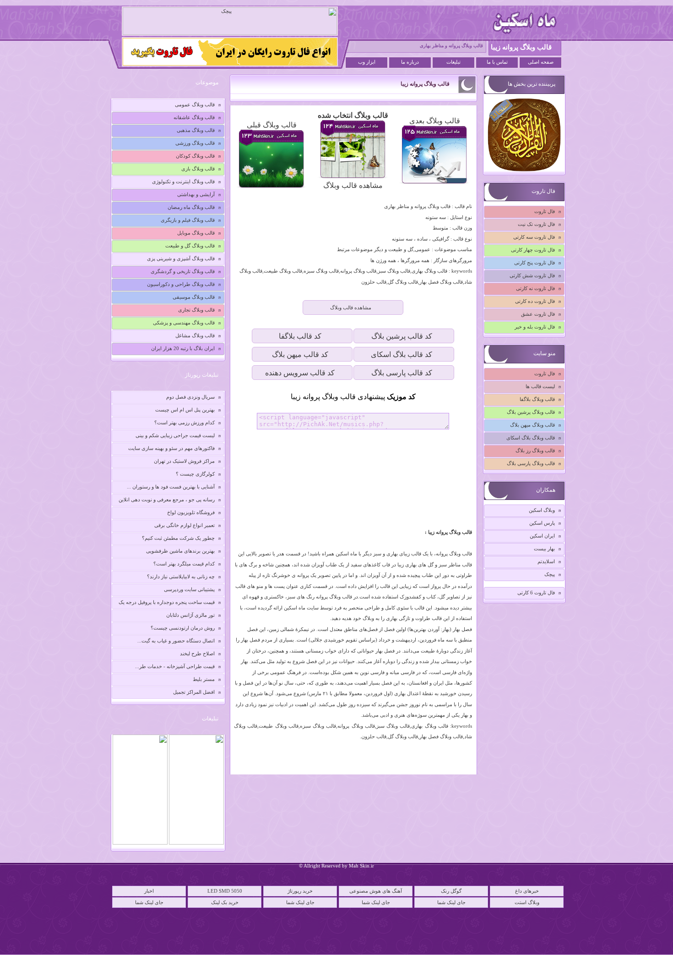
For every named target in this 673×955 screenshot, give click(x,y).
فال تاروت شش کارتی (532, 275)
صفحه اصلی (541, 62)
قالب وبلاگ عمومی (195, 104)
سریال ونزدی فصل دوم (190, 397)
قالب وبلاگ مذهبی (196, 130)
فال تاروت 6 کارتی (536, 592)
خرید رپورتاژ (300, 891)
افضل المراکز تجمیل (194, 692)
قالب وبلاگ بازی (198, 168)
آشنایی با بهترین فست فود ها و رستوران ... (171, 486)
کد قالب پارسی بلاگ (401, 373)
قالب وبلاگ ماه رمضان (191, 207)
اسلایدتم (546, 561)
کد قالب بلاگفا (300, 336)
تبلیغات (453, 62)
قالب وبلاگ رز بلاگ (535, 450)
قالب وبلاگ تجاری (196, 310)
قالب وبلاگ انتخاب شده (353, 115)
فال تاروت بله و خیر (535, 326)
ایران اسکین (542, 535)
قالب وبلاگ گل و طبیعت (190, 245)
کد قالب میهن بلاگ (300, 354)
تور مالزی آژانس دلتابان (190, 615)
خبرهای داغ (527, 891)
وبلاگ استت (527, 902)
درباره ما (410, 62)
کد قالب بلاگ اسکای (401, 354)
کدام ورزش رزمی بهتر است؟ (184, 422)
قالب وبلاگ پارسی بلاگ (531, 463)
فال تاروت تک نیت (536, 224)
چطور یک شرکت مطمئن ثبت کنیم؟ (178, 538)
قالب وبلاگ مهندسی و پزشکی (184, 322)
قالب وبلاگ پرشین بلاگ (531, 412)
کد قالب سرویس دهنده (300, 373)
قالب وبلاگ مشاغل (195, 335)
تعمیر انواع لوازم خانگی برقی (184, 525)
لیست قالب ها (540, 386)
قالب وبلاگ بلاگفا (537, 399)
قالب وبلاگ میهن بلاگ (532, 425)
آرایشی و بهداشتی (196, 194)
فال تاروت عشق (538, 314)
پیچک (549, 574)
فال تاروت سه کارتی (534, 237)
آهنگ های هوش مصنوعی (375, 891)
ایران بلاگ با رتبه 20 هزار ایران (183, 348)
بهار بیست (544, 548)
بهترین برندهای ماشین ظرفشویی (180, 551)
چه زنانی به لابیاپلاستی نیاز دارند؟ (181, 576)
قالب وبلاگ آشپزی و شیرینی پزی (181, 258)
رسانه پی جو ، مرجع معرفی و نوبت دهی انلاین (167, 499)
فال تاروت (544, 211)
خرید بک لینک (225, 902)
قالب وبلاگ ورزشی (195, 143)
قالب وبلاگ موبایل (196, 233)
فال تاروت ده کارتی (535, 301)
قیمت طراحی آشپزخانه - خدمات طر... (175, 666)
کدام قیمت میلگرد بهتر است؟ (184, 563)
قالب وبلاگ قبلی (272, 125)
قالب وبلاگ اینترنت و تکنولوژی (183, 181)
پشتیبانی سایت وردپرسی (189, 589)
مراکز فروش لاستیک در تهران (184, 461)
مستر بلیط (204, 679)
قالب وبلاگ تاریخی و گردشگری (183, 271)
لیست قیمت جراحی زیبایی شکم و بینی (175, 435)
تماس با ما (497, 62)
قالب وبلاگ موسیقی (194, 297)
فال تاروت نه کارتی (535, 288)
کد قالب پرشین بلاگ (401, 336)
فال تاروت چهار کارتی (533, 249)
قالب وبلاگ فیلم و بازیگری (188, 220)
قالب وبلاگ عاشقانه (194, 117)
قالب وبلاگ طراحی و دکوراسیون (181, 284)
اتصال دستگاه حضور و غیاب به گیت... (176, 640)
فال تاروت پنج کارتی (534, 262)
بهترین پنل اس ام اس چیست (185, 409)
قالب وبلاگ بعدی (434, 121)
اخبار (149, 891)
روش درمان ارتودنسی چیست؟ (183, 628)
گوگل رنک (451, 891)
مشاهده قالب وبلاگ (353, 185)
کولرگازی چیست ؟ (195, 474)
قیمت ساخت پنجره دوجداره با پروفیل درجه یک (167, 602)
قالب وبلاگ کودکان (195, 156)
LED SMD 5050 (224, 891)
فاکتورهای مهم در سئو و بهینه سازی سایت (171, 448)
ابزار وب (366, 62)
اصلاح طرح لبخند (197, 653)
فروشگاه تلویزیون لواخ (191, 512)
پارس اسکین (542, 523)
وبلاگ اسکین (542, 510)
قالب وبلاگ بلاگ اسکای (530, 437)
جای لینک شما (149, 902)
